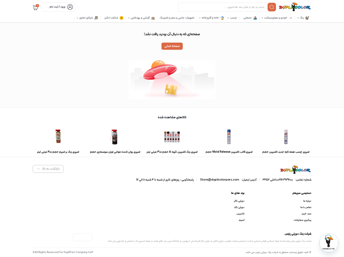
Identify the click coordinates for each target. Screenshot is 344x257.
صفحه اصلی (172, 46)
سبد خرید (306, 214)
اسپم (241, 220)
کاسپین (240, 214)
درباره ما (307, 201)
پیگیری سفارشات (302, 220)
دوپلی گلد (239, 207)
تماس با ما (305, 207)
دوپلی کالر (239, 201)
